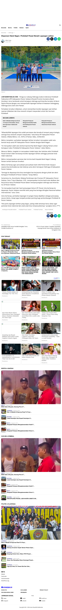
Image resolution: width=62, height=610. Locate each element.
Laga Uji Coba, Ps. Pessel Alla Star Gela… (19, 566)
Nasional (9, 416)
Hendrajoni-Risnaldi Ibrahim (9, 209)
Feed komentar (5, 578)
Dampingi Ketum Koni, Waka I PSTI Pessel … (19, 554)
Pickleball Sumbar (38, 209)
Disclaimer (24, 590)
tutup (32, 595)
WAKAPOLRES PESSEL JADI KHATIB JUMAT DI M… (22, 498)
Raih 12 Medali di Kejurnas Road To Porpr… (19, 412)
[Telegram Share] (55, 39)
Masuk (3, 574)
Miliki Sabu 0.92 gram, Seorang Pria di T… (13, 406)
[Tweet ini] (51, 39)
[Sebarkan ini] (48, 39)
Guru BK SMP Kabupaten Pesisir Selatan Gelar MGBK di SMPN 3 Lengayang (10, 269)
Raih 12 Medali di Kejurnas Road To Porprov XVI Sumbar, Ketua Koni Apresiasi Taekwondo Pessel (10, 252)
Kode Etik (4, 590)
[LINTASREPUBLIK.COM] (31, 25)
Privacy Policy (44, 590)
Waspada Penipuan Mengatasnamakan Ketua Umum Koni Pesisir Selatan (49, 122)
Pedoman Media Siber (7, 592)
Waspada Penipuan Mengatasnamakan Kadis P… (21, 424)
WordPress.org (5, 580)
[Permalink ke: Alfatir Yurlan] (3, 41)
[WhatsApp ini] (59, 39)
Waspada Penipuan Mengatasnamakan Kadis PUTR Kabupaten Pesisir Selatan (30, 252)
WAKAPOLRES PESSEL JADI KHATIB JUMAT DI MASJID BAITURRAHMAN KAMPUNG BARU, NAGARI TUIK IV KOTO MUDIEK (50, 270)
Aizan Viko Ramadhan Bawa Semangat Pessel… (20, 560)
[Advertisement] (31, 11)
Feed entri (4, 576)
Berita (3, 405)
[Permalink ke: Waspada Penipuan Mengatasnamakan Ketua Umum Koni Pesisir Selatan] (51, 244)
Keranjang (24, 592)
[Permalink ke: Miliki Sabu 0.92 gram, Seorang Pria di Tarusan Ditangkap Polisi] (31, 387)
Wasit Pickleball (49, 209)
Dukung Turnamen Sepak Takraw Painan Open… (20, 547)
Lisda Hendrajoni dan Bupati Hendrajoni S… (19, 418)
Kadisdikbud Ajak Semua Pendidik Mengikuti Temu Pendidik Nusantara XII (14, 226)
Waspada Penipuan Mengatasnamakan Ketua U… (21, 430)
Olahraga (9, 410)
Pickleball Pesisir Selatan (25, 209)
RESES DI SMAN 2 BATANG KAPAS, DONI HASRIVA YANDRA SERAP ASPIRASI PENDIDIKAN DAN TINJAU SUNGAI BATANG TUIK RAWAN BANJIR (30, 270)
